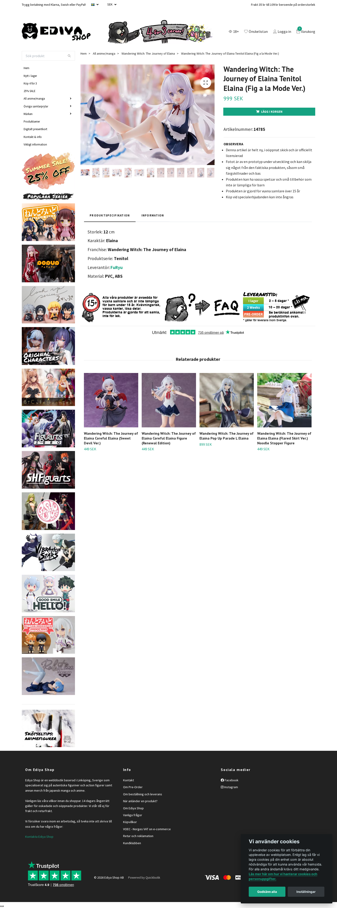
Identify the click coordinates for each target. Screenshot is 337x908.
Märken (28, 114)
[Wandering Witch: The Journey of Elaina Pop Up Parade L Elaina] (226, 400)
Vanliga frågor (132, 815)
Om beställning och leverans (142, 794)
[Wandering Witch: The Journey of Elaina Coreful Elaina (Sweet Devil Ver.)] (111, 400)
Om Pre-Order (133, 787)
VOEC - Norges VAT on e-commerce (147, 829)
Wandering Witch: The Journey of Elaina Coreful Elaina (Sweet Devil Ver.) (111, 438)
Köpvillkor (130, 822)
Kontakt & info (33, 137)
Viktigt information (35, 144)
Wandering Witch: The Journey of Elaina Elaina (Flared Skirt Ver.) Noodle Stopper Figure (284, 438)
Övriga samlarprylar (36, 106)
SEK (110, 4)
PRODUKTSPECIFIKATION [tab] (110, 215)
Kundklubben (132, 843)
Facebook (231, 780)
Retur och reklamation (138, 836)
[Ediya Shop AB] (56, 32)
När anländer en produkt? (140, 801)
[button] (309, 407)
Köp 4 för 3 (30, 83)
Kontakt (128, 780)
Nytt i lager (30, 76)
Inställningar (306, 892)
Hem (26, 68)
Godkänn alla (267, 892)
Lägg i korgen (271, 111)
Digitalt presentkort (35, 129)
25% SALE (29, 91)
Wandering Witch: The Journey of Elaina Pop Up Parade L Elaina (226, 435)
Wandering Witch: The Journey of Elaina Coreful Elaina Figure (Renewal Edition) (169, 438)
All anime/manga (34, 98)
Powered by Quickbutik (144, 877)
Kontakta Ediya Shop (39, 837)
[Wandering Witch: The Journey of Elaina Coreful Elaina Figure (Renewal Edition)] (169, 400)
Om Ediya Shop (133, 808)
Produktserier (32, 121)
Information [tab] (152, 215)
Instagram (231, 787)
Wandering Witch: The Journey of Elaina (148, 53)
